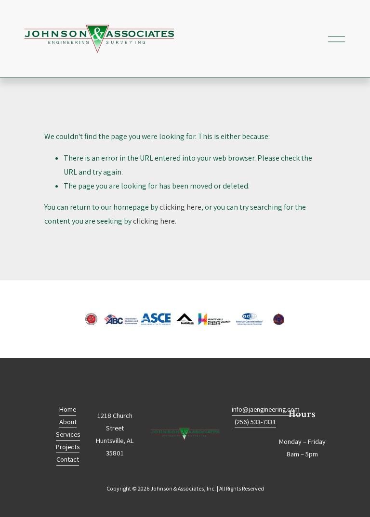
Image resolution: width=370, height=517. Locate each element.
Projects (67, 446)
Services (68, 434)
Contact (67, 459)
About (68, 421)
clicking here (180, 207)
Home (67, 409)
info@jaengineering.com (266, 409)
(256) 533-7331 (255, 421)
